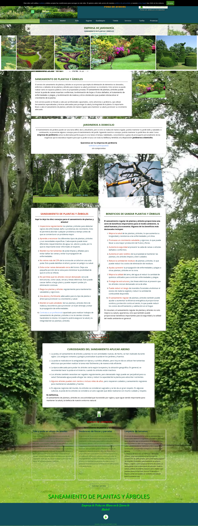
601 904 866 (46, 13)
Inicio (50, 20)
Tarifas (141, 20)
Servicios (128, 20)
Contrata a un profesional (51, 312)
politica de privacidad (122, 3)
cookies (42, 3)
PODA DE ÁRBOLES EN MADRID (152, 10)
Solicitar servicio (150, 104)
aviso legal (142, 3)
